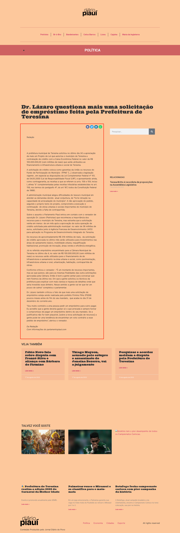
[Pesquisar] (152, 131)
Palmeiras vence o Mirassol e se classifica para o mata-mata (89, 489)
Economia (98, 523)
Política (92, 50)
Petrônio (44, 34)
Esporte (121, 523)
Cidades (110, 523)
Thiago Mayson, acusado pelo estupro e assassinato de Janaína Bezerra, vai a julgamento (90, 358)
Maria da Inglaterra (131, 34)
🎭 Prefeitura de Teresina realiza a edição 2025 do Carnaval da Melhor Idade (40, 489)
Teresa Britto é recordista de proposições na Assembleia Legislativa (131, 183)
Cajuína (114, 34)
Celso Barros (90, 34)
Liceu (103, 34)
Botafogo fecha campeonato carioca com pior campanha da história (136, 489)
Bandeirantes (72, 34)
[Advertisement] (90, 77)
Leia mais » (114, 191)
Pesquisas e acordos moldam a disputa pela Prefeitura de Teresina (136, 357)
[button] (88, 126)
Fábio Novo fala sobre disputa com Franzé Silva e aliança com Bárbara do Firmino (42, 358)
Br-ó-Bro (57, 34)
